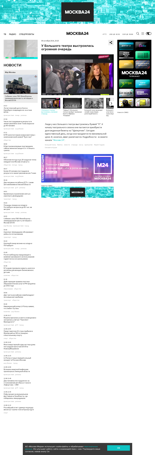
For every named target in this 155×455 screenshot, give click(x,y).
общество (7, 140)
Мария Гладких (99, 145)
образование (8, 289)
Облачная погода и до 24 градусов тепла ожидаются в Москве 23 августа (20, 160)
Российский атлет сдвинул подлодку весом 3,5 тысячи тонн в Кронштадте (19, 408)
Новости (12, 65)
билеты (60, 145)
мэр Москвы (8, 226)
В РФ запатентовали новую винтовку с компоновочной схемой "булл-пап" (19, 136)
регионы (24, 115)
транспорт (7, 199)
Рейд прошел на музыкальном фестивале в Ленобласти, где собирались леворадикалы (16, 396)
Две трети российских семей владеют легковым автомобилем (19, 296)
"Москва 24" (58, 140)
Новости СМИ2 (46, 186)
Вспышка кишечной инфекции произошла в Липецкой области (17, 370)
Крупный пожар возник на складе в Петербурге (18, 244)
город (20, 165)
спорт (6, 338)
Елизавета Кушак (51, 147)
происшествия (9, 115)
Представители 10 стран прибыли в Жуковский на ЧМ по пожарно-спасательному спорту (18, 333)
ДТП (16, 188)
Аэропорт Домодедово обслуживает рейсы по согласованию (18, 233)
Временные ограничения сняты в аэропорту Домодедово (17, 195)
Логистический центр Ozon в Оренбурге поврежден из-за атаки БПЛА (18, 110)
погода (14, 165)
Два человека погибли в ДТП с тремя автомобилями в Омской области (18, 183)
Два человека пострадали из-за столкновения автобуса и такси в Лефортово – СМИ (17, 383)
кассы (81, 145)
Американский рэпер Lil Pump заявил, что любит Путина (19, 307)
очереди (74, 145)
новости (67, 145)
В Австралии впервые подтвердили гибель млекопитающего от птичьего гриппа (19, 148)
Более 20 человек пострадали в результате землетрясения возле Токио (20, 172)
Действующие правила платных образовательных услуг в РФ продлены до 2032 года (19, 283)
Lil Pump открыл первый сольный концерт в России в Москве (17, 359)
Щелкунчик (89, 145)
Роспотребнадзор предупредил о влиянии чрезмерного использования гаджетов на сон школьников (19, 257)
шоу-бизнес (15, 311)
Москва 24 (77, 33)
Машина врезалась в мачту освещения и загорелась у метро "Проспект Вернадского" (20, 320)
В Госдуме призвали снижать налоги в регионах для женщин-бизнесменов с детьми (19, 270)
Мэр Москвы (10, 72)
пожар (17, 115)
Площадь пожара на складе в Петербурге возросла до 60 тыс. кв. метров (18, 207)
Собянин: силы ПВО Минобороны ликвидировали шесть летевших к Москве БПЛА (19, 98)
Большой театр (50, 145)
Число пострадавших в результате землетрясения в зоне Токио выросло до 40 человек (19, 123)
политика (7, 275)
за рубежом (19, 129)
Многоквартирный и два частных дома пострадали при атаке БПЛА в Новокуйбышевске (19, 346)
